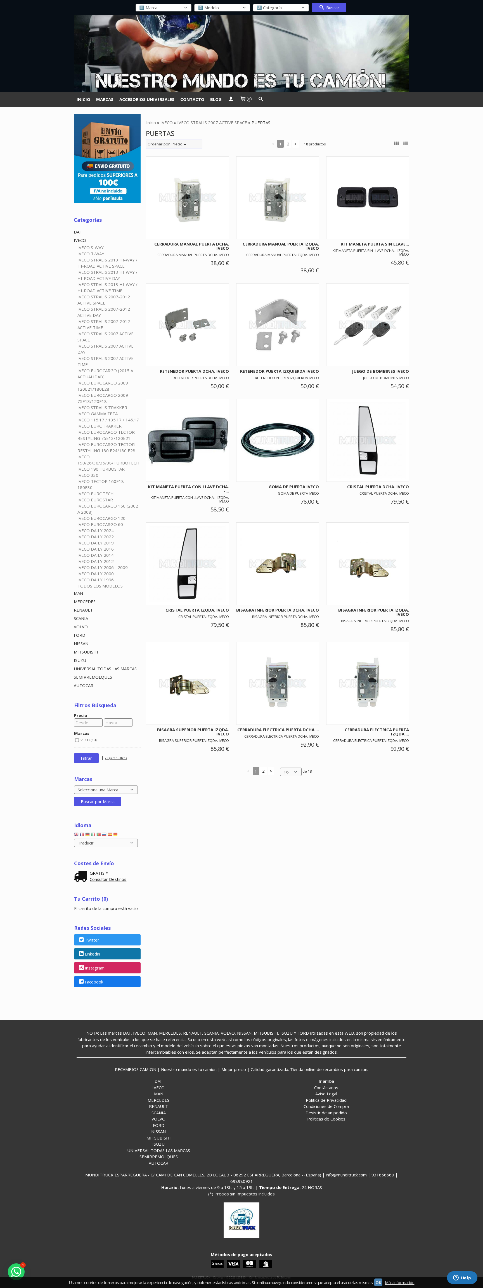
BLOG (216, 99)
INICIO (83, 99)
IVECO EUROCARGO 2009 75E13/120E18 (102, 398)
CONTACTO (192, 99)
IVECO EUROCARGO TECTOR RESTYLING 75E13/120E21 (106, 435)
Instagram (95, 968)
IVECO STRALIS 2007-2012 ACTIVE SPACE (103, 300)
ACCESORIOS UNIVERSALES (146, 99)
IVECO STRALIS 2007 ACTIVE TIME (105, 361)
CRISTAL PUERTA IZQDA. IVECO (197, 610)
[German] (87, 835)
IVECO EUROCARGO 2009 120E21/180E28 (102, 386)
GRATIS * (99, 873)
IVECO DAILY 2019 (95, 543)
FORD (79, 635)
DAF (78, 232)
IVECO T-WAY (90, 253)
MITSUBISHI (86, 652)
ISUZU (80, 660)
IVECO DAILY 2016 (95, 549)
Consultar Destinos (108, 879)
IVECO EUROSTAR (95, 500)
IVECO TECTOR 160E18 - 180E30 (102, 484)
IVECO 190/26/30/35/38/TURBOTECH (108, 460)
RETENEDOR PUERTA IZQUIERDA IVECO (279, 371)
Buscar (332, 7)
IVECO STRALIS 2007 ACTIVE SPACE (105, 337)
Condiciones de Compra (326, 1106)
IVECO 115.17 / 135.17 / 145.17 (108, 420)
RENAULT (83, 610)
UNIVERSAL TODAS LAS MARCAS (105, 668)
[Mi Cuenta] (230, 99)
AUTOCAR (83, 685)
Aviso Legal (326, 1093)
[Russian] (104, 835)
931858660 (382, 1175)
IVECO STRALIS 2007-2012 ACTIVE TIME (103, 324)
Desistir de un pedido (326, 1112)
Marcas (81, 733)
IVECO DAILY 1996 (95, 579)
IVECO (80, 240)
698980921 (241, 1181)
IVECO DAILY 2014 (95, 555)
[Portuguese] (98, 835)
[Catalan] (116, 835)
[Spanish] (110, 835)
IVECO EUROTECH (95, 493)
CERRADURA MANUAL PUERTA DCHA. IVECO (191, 246)
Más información (399, 1282)
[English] (76, 835)
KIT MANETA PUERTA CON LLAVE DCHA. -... (188, 489)
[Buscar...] (260, 99)
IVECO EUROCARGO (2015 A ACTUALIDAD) (105, 373)
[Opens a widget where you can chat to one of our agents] (462, 1278)
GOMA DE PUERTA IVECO (294, 486)
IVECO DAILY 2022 (95, 536)
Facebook (94, 982)
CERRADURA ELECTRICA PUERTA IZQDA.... (377, 732)
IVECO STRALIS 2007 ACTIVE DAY (105, 349)
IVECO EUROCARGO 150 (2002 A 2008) (107, 509)
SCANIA (81, 618)
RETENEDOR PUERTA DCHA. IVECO (194, 371)
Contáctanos (326, 1087)
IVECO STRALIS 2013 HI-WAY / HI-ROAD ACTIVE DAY (107, 275)
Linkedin (92, 954)
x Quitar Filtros (116, 758)
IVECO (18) (88, 739)
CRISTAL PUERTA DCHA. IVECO (378, 486)
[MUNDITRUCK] (241, 53)
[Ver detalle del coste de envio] (82, 877)
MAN (78, 593)
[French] (82, 835)
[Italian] (93, 835)
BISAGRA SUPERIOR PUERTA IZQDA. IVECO (193, 732)
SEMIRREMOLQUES (93, 677)
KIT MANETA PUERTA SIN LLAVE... (375, 244)
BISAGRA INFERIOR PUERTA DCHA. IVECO (277, 610)
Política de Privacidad (326, 1100)
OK (378, 1282)
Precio (80, 715)
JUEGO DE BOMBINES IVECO (380, 371)
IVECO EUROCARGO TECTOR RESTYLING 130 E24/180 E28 (106, 447)
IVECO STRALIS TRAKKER (102, 407)
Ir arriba (326, 1081)
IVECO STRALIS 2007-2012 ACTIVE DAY (103, 312)
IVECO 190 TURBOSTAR (101, 469)
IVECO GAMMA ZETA (97, 413)
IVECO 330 (87, 475)
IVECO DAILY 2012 (95, 561)
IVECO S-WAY (90, 247)
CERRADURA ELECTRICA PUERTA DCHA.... (278, 729)
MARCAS (104, 99)
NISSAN (81, 643)
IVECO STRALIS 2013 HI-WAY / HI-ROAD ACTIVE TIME (107, 287)
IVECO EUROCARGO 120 (101, 518)
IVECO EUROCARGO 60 (100, 524)
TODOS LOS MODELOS (100, 586)
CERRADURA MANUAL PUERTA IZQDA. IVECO (281, 246)
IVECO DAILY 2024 (95, 530)
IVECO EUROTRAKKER (99, 426)
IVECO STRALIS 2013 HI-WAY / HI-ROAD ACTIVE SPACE (107, 263)
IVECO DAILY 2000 (95, 573)
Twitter (92, 940)
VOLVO (81, 626)
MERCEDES (85, 601)
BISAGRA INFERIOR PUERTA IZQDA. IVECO (373, 612)
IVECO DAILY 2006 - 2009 (102, 567)
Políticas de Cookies (326, 1119)
